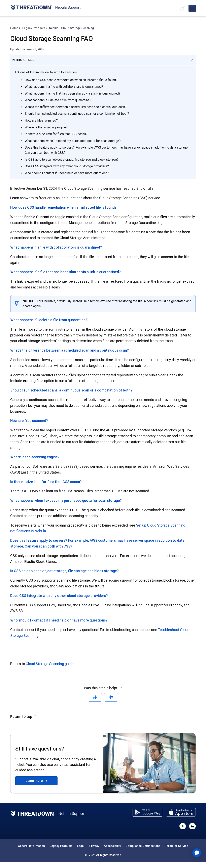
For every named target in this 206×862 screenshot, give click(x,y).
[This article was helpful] (95, 697)
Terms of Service (176, 845)
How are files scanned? (41, 120)
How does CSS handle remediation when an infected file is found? (71, 80)
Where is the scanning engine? (46, 127)
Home (14, 28)
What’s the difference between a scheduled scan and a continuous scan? (76, 107)
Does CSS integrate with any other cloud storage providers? (67, 166)
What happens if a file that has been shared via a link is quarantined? (72, 93)
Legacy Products (33, 28)
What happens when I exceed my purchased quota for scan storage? (73, 141)
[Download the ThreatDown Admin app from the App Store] (181, 812)
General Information (31, 845)
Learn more (35, 781)
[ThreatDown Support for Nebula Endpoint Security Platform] (45, 8)
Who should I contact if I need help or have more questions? (67, 173)
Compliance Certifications (143, 845)
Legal (80, 845)
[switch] (182, 8)
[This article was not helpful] (111, 697)
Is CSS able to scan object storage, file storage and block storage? (71, 159)
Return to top (21, 716)
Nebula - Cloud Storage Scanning (71, 28)
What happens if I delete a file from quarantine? (58, 100)
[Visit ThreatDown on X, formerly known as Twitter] (182, 826)
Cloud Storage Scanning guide (50, 664)
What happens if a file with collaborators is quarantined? (64, 86)
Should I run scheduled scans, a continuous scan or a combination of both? (77, 114)
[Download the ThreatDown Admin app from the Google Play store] (147, 812)
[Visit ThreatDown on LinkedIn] (192, 826)
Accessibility (112, 845)
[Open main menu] (192, 8)
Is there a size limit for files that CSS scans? (56, 134)
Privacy (94, 845)
